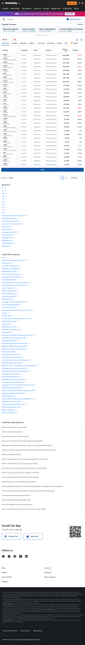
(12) (10, 266)
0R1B (5, 111)
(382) (7, 243)
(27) (11, 277)
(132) (11, 224)
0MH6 (5, 119)
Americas (37, 9)
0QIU (8, 78)
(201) (11, 401)
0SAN (5, 108)
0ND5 (7, 145)
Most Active (15, 9)
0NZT (5, 100)
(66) (18, 390)
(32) (9, 291)
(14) (9, 321)
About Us (47, 568)
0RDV (7, 142)
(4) (3, 191)
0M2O (6, 123)
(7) (3, 204)
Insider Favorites (28, 29)
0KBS (9, 126)
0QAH (8, 66)
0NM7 (6, 160)
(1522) (9, 271)
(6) (3, 202)
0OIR (7, 134)
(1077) (18, 335)
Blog (3, 568)
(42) (3, 196)
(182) (6, 316)
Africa (76, 9)
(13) (9, 280)
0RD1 (6, 157)
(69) (6, 324)
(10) (11, 268)
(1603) (9, 218)
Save (42, 170)
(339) (6, 227)
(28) (10, 354)
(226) (7, 235)
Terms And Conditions (10, 631)
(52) (8, 307)
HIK (8, 153)
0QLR (6, 70)
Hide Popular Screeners (41, 35)
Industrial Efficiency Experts (72, 29)
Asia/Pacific (67, 9)
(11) (15, 282)
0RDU (5, 138)
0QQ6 (8, 62)
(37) (7, 263)
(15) (3, 213)
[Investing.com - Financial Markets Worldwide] (13, 3)
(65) (6, 332)
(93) (7, 240)
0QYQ (8, 81)
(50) (11, 407)
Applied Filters (74, 19)
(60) (19, 365)
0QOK (10, 59)
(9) (8, 288)
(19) (3, 193)
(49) (14, 346)
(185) (14, 338)
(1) (3, 188)
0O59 (6, 85)
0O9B (5, 164)
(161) (10, 221)
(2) (10, 374)
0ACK (9, 149)
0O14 (7, 93)
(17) (9, 296)
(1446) (7, 229)
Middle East (56, 9)
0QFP (10, 130)
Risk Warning (38, 631)
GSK (5, 89)
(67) (6, 246)
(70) (9, 327)
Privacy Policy (25, 631)
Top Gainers (26, 9)
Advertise (47, 572)
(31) (13, 285)
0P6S (5, 96)
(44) (13, 404)
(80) (8, 352)
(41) (13, 379)
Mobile (4, 572)
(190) (7, 238)
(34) (10, 304)
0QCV (6, 55)
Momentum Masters (11, 29)
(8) (3, 199)
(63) (15, 343)
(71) (17, 318)
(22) (11, 274)
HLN (6, 104)
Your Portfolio (7, 577)
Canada (5, 9)
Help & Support (49, 577)
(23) (3, 257)
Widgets (5, 582)
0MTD (10, 115)
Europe (46, 9)
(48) (11, 329)
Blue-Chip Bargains (48, 29)
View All (80, 24)
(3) (4, 313)
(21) (9, 293)
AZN (7, 74)
